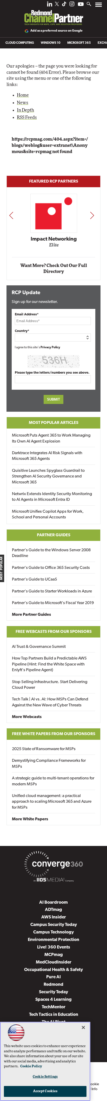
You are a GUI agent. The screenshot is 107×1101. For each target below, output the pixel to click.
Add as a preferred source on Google (56, 30)
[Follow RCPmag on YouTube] (81, 5)
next (92, 215)
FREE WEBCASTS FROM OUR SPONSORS (54, 632)
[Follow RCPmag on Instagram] (72, 5)
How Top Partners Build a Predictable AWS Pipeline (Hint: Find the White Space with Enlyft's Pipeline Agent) (49, 664)
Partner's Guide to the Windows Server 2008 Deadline (51, 553)
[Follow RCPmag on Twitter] (57, 5)
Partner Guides (53, 535)
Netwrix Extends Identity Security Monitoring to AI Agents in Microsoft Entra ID (52, 497)
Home (23, 95)
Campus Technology (53, 932)
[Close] (83, 1027)
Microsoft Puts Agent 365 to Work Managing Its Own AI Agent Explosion (51, 438)
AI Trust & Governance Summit (39, 647)
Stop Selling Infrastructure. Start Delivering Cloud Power (49, 685)
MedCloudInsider (53, 962)
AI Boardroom (53, 902)
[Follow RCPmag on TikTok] (64, 5)
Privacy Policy (50, 347)
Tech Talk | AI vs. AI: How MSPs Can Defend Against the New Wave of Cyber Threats (50, 702)
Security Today (53, 992)
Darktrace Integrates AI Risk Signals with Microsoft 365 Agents (47, 456)
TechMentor (53, 1007)
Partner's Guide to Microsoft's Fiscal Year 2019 (53, 603)
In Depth (25, 110)
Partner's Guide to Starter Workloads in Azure (52, 591)
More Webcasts (27, 717)
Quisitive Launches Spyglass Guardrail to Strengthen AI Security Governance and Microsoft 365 (48, 476)
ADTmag (53, 910)
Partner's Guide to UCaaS (34, 579)
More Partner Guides (31, 615)
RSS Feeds (27, 117)
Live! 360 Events (53, 947)
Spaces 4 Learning (53, 999)
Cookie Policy (31, 1066)
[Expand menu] (98, 6)
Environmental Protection (53, 940)
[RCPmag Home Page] (53, 14)
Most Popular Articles (53, 423)
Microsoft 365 (79, 43)
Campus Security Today (53, 925)
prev (11, 215)
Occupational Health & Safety (53, 970)
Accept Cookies (45, 1091)
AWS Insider (53, 917)
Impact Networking (54, 239)
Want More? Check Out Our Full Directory (53, 268)
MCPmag (53, 955)
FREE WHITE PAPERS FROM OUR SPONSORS (53, 734)
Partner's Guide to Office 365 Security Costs (51, 568)
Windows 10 (51, 43)
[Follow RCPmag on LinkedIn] (49, 5)
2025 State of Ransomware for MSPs (44, 749)
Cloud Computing (19, 43)
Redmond (53, 984)
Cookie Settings (45, 1076)
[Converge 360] (53, 865)
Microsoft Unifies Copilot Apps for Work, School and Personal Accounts (48, 514)
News (22, 102)
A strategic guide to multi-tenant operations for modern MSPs (53, 781)
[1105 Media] (53, 880)
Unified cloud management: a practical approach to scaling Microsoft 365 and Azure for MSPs (51, 802)
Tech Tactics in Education (53, 1014)
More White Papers (30, 819)
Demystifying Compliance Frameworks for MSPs (49, 764)
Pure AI (53, 977)
